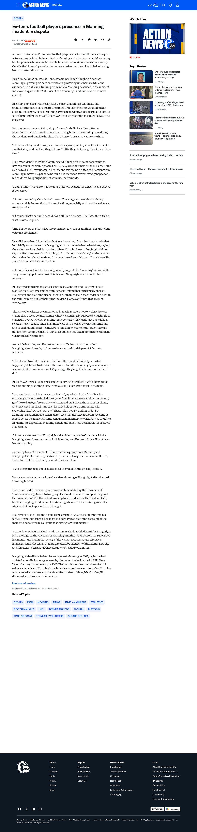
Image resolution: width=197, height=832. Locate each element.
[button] (18, 5)
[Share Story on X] (82, 39)
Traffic (52, 776)
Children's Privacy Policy (57, 820)
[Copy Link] (109, 39)
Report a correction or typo (23, 583)
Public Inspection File (130, 820)
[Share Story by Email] (102, 39)
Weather (53, 772)
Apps (51, 790)
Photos (52, 785)
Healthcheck (116, 781)
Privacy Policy (22, 820)
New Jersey (83, 776)
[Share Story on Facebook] (75, 39)
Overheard (115, 785)
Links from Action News (121, 790)
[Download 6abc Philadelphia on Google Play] (172, 809)
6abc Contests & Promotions (166, 776)
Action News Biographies (165, 772)
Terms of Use (98, 820)
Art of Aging (115, 795)
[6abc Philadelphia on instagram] (33, 809)
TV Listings (158, 781)
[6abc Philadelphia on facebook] (19, 809)
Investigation (116, 767)
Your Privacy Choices (37, 820)
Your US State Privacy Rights (79, 820)
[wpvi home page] (23, 767)
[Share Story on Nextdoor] (95, 39)
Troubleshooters (118, 772)
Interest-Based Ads (112, 820)
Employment (159, 790)
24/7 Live (57, 4)
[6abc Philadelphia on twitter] (26, 809)
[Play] (157, 38)
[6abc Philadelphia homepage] (35, 5)
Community (158, 795)
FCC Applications (147, 820)
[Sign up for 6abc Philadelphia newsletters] (40, 809)
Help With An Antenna (163, 799)
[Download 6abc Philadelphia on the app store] (157, 809)
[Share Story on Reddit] (89, 39)
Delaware (81, 781)
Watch (52, 781)
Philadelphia (83, 767)
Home (52, 767)
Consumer (115, 776)
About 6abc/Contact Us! (164, 767)
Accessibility (159, 785)
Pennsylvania (83, 772)
